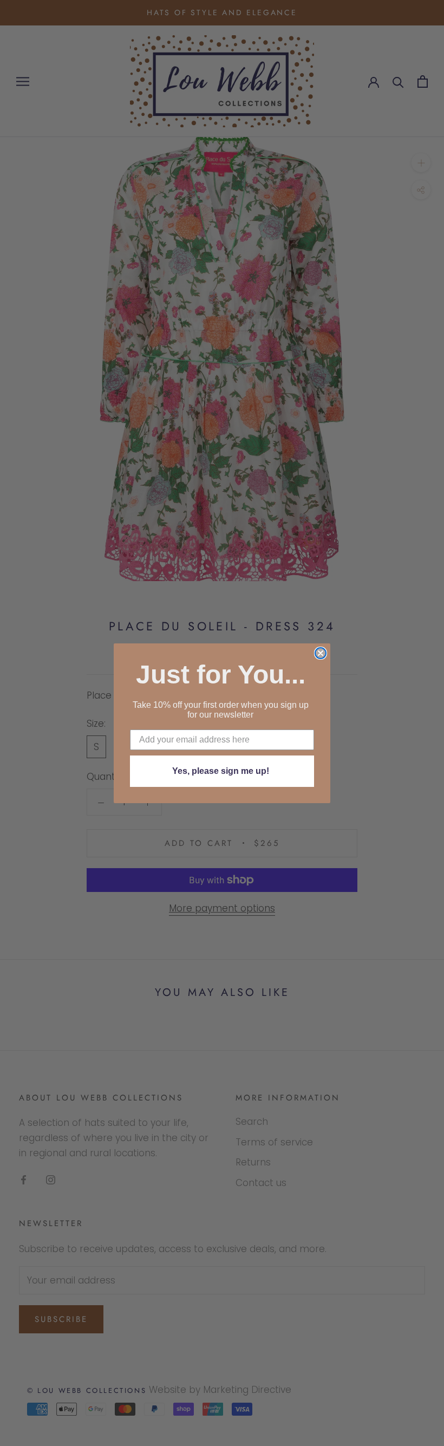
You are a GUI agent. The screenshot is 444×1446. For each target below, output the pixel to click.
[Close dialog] (320, 653)
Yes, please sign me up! (220, 771)
